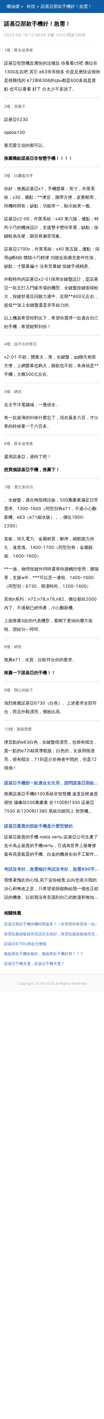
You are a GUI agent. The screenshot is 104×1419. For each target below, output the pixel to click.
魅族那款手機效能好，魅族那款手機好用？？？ (44, 953)
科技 (31, 6)
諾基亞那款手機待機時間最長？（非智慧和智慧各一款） (51, 924)
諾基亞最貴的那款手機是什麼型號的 (38, 826)
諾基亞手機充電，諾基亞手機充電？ (34, 963)
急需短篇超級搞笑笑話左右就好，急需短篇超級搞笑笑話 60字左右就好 (52, 933)
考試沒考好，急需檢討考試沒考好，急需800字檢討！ (52, 869)
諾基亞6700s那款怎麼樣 (25, 943)
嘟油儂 (13, 6)
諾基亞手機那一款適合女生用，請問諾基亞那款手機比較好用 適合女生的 (52, 782)
